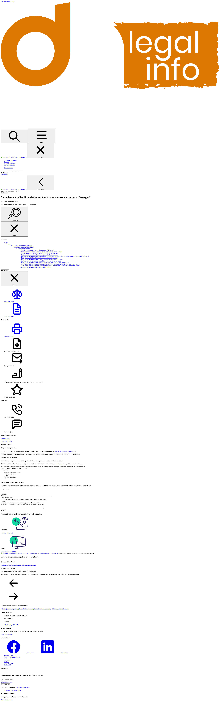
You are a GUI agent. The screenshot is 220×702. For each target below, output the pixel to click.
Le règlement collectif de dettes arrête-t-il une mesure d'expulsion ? (39, 258)
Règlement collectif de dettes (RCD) (24, 247)
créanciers (59, 464)
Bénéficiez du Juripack (7, 533)
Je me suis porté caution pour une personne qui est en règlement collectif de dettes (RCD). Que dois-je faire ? (50, 265)
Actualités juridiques (9, 163)
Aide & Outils (4, 270)
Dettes (9, 244)
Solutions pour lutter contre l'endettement (22, 245)
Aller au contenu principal (8, 1)
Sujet (2, 499)
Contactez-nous (8, 168)
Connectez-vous (5, 438)
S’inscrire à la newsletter (7, 634)
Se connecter (4, 174)
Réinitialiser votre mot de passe (12, 690)
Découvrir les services (7, 700)
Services (6, 162)
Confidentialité (8, 659)
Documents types (8, 663)
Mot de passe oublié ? (6, 682)
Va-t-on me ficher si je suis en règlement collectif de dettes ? (37, 250)
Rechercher (4, 171)
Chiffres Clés (7, 665)
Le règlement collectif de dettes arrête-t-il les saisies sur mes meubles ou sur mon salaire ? (45, 262)
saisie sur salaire (59, 451)
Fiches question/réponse (10, 160)
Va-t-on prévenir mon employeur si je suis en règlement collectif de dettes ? (41, 251)
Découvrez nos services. (23, 687)
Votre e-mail (4, 496)
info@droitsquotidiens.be (11, 625)
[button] (111, 295)
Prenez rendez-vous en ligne (8, 551)
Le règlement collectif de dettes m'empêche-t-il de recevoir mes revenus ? (41, 261)
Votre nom (3, 494)
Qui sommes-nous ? (9, 165)
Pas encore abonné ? (6, 441)
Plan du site (7, 660)
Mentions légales (8, 655)
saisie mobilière (68, 451)
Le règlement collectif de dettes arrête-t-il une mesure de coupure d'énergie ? (41, 259)
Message (3, 501)
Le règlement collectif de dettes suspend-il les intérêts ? (36, 267)
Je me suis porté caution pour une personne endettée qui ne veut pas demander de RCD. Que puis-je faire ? (50, 264)
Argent (6, 242)
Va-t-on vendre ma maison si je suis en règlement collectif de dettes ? (39, 253)
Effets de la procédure (24, 248)
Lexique (6, 662)
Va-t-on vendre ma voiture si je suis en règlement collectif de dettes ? (39, 255)
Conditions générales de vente (12, 657)
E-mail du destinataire (6, 497)
